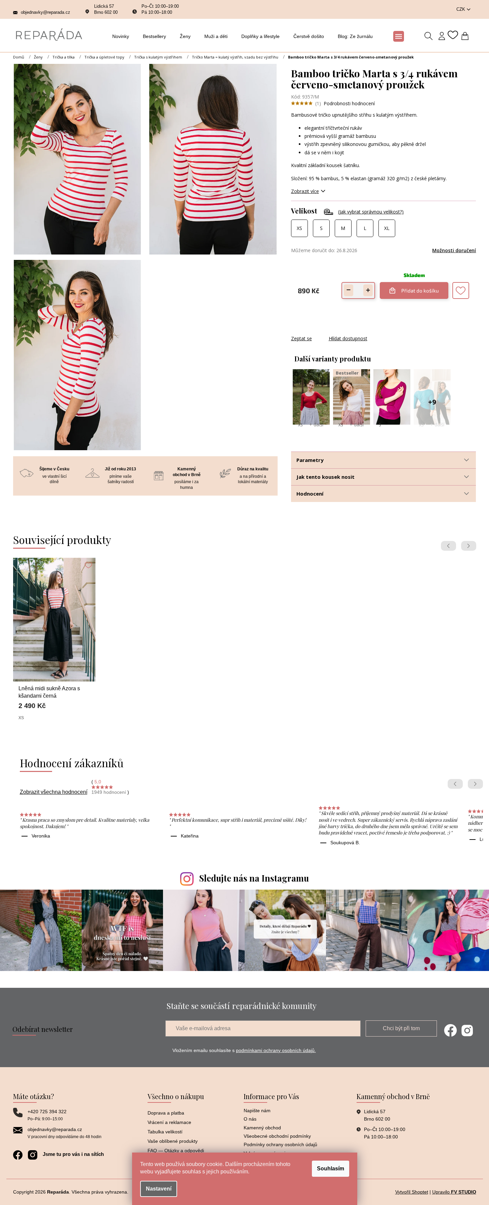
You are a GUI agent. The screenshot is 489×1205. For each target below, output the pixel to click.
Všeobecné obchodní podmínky (277, 1136)
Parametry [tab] (310, 460)
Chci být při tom (401, 1028)
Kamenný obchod (262, 1127)
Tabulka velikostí (165, 1131)
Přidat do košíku (420, 288)
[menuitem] (122, 36)
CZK (461, 9)
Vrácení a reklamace (169, 1122)
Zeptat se (301, 338)
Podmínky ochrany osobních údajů (280, 1144)
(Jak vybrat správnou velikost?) (371, 211)
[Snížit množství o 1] (348, 290)
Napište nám (257, 1110)
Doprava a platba (166, 1113)
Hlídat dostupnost (348, 338)
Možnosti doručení (454, 250)
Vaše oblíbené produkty (173, 1141)
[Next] (468, 546)
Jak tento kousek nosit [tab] (325, 476)
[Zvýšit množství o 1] (368, 290)
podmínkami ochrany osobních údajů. (276, 1050)
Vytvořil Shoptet (411, 1192)
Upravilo (454, 1192)
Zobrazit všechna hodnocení (53, 792)
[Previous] (448, 546)
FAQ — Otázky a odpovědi (176, 1150)
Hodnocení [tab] (309, 493)
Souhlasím (330, 1168)
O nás (250, 1119)
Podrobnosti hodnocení (349, 103)
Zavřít (327, 331)
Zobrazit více (305, 191)
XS (300, 425)
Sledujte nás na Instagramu (254, 878)
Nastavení (158, 1189)
